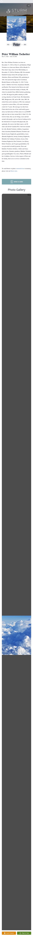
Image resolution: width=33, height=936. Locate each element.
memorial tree (20, 168)
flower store (14, 171)
